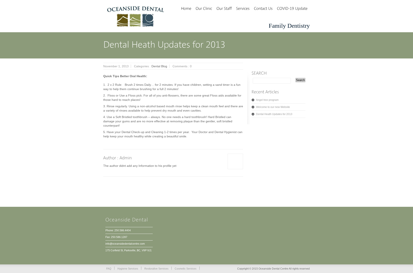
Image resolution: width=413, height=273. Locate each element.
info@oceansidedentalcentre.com (125, 243)
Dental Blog (159, 66)
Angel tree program (267, 99)
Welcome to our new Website (273, 107)
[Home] (186, 9)
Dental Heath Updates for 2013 (274, 114)
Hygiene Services (127, 268)
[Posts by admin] (126, 157)
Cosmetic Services (185, 268)
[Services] (243, 9)
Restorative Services (156, 268)
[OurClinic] (204, 9)
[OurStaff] (224, 9)
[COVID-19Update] (292, 9)
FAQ (108, 268)
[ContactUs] (263, 9)
